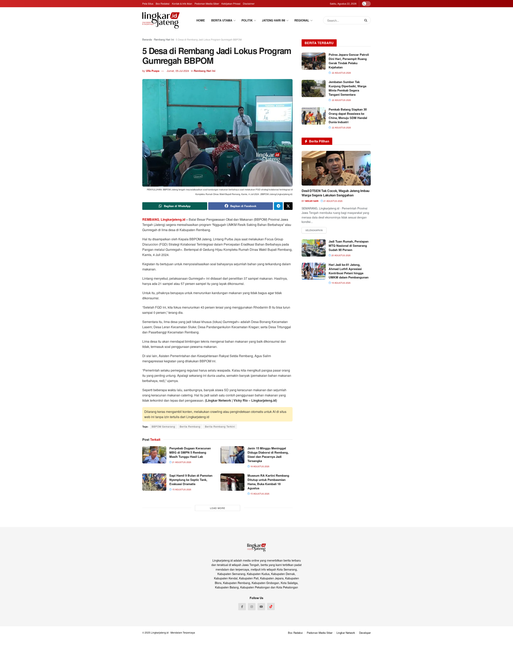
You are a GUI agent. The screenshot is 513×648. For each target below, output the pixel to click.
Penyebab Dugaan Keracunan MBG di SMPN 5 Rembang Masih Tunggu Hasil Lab (190, 452)
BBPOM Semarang (163, 426)
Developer (365, 633)
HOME (200, 20)
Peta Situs (147, 3)
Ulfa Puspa (152, 71)
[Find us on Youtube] (261, 606)
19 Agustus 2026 (340, 282)
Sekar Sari (311, 200)
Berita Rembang (190, 426)
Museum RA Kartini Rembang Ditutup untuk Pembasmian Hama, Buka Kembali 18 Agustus (268, 481)
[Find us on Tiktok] (271, 606)
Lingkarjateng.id (160, 632)
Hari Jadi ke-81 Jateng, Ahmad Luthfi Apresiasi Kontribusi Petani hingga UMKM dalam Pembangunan (349, 270)
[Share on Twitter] (288, 206)
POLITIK (247, 20)
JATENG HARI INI (273, 20)
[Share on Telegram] (278, 206)
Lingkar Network (345, 633)
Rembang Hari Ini (164, 39)
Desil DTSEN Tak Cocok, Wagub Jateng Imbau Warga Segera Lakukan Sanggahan (336, 192)
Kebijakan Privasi (230, 3)
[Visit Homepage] (161, 20)
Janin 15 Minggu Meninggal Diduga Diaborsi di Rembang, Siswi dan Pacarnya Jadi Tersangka (268, 454)
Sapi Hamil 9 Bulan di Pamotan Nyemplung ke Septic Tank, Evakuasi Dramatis (190, 479)
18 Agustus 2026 (259, 466)
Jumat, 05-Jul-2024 (178, 71)
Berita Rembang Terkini (220, 426)
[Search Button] (366, 20)
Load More (217, 508)
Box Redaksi (163, 3)
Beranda (147, 39)
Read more (314, 230)
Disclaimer (248, 3)
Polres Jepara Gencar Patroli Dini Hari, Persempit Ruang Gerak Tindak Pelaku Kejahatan (349, 60)
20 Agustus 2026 (340, 255)
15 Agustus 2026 (181, 489)
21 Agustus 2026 (181, 462)
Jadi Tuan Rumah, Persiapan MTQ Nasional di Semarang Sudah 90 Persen (349, 245)
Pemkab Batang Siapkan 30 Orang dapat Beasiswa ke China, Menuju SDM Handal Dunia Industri (348, 115)
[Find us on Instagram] (251, 606)
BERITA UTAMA (221, 20)
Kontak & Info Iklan (182, 3)
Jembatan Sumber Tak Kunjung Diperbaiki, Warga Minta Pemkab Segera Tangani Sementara (347, 88)
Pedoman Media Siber (207, 3)
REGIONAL (301, 20)
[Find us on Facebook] (242, 606)
